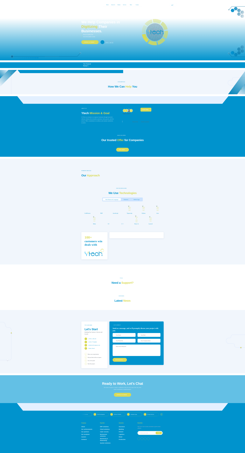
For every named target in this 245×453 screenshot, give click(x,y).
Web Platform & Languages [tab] (111, 199)
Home (107, 4)
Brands (119, 4)
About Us (113, 4)
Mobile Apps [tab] (137, 199)
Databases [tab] (126, 199)
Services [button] (124, 4)
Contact (137, 4)
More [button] (131, 4)
